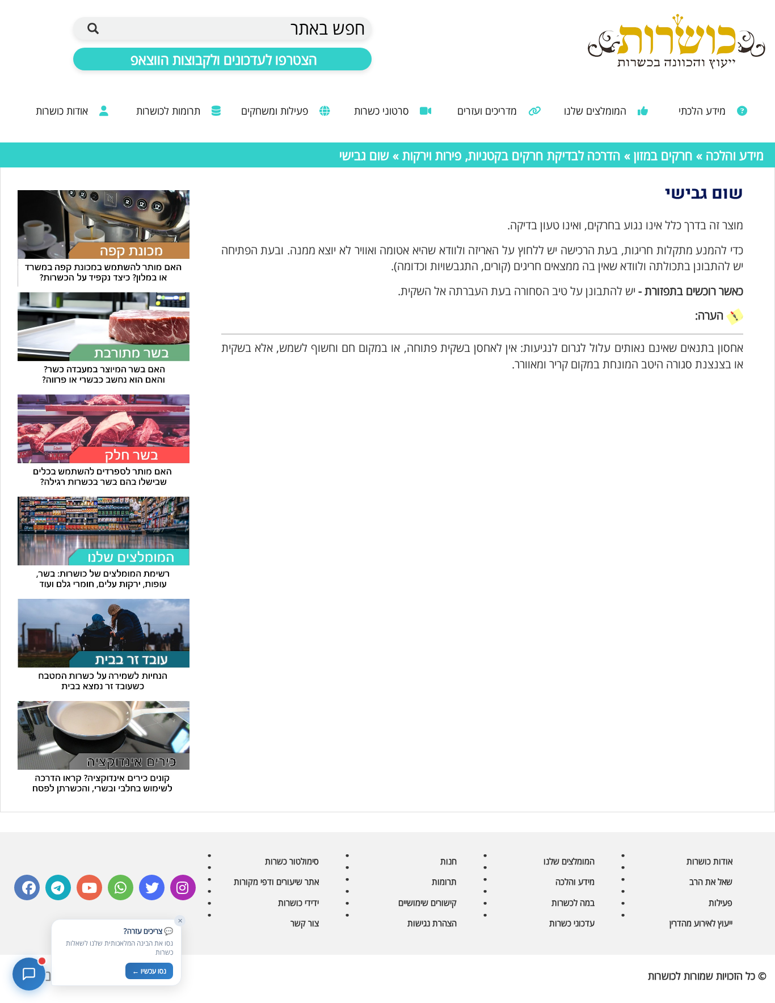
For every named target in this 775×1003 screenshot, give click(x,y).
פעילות (720, 902)
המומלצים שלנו (596, 110)
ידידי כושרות (298, 902)
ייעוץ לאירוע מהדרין (700, 923)
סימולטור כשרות (292, 861)
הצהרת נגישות (432, 923)
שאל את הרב (710, 881)
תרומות (444, 881)
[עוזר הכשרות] (28, 974)
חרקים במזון (663, 154)
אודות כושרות (63, 110)
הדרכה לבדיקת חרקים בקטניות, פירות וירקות (511, 154)
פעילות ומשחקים (276, 110)
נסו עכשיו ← (149, 971)
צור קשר (304, 923)
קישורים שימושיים (427, 902)
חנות (448, 861)
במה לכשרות (573, 902)
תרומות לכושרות (169, 110)
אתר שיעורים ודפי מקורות (276, 881)
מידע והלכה (735, 154)
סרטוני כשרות (382, 110)
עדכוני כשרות (572, 923)
